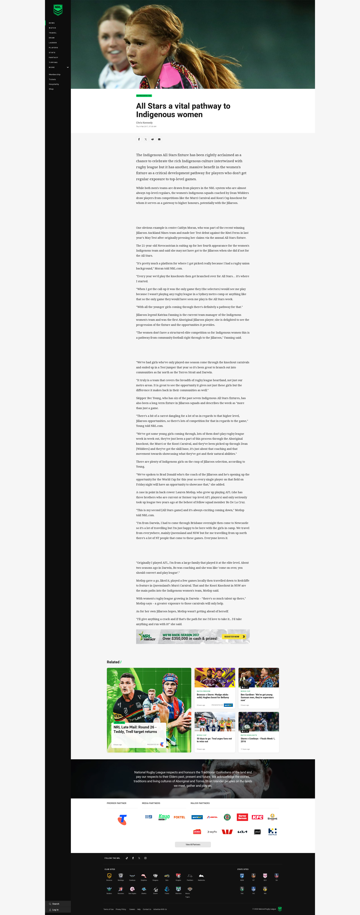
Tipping (53, 62)
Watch (52, 28)
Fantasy (53, 57)
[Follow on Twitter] (139, 858)
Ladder (53, 43)
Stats (52, 52)
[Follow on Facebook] (133, 858)
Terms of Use (108, 909)
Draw (52, 38)
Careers (132, 909)
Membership (54, 74)
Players (53, 48)
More (52, 67)
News (52, 23)
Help (139, 909)
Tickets (52, 79)
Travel (53, 33)
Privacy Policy (121, 909)
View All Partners (193, 844)
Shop (51, 89)
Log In (55, 909)
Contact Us (147, 909)
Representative (144, 96)
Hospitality (54, 84)
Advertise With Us (160, 909)
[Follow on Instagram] (145, 858)
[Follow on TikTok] (127, 858)
